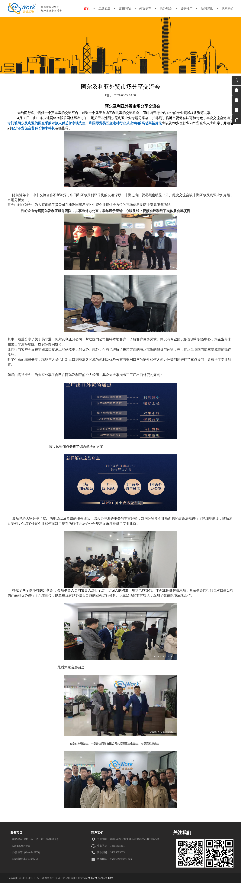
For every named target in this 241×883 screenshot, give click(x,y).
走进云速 (104, 8)
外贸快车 (145, 8)
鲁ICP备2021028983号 (101, 878)
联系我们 (227, 8)
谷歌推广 (186, 8)
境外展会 (166, 8)
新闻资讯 (207, 8)
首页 (87, 8)
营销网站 (125, 8)
